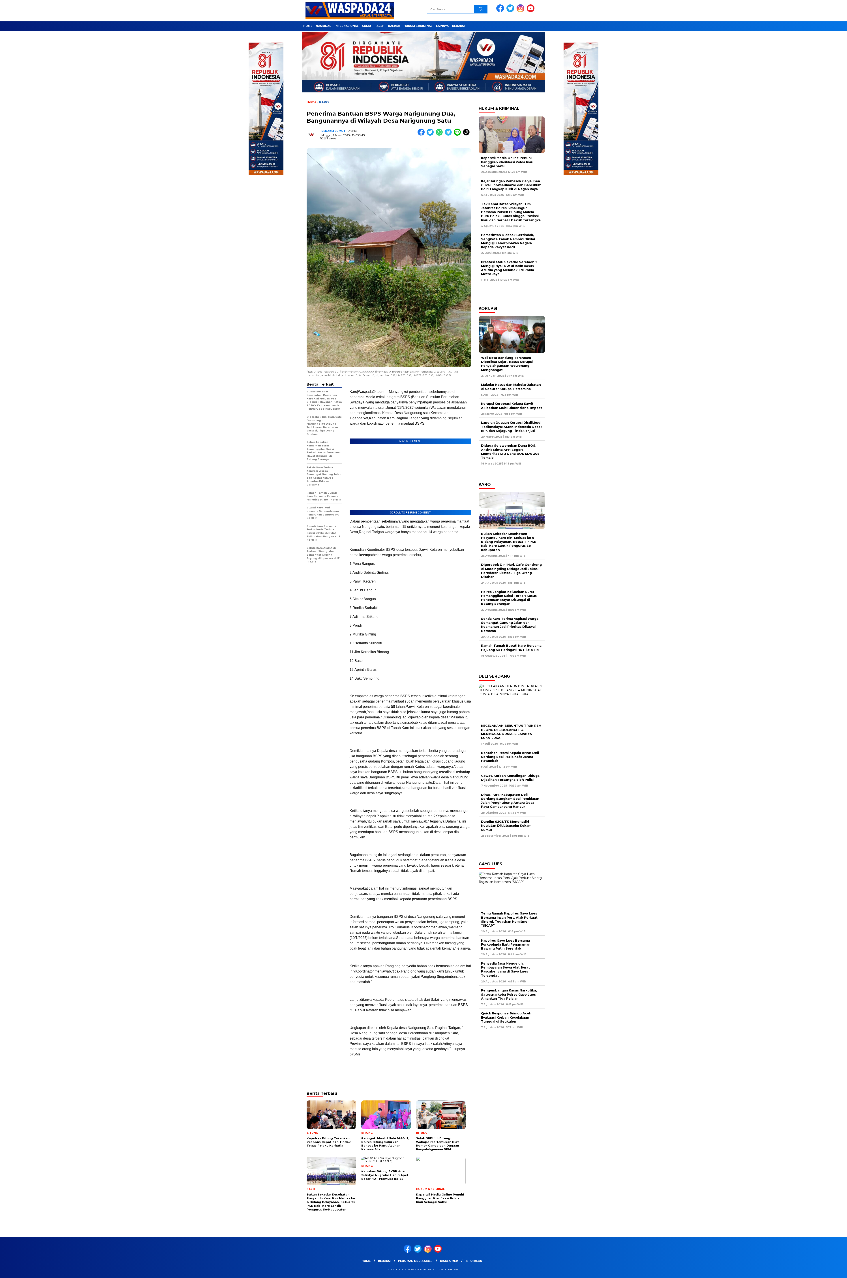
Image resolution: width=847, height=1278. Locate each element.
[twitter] (511, 11)
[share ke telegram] (449, 134)
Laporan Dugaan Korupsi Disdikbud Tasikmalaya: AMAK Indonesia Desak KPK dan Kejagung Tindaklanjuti (511, 427)
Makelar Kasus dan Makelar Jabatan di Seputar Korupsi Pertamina (511, 387)
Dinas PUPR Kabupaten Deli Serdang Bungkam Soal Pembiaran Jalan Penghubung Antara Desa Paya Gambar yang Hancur (510, 801)
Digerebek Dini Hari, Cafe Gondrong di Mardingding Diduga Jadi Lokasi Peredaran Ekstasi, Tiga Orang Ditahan (511, 571)
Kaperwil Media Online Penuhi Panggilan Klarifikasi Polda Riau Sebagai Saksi (507, 162)
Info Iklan (473, 1261)
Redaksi (458, 26)
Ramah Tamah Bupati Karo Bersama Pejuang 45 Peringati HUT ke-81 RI (511, 648)
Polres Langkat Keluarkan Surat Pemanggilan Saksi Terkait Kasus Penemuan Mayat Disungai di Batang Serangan (509, 598)
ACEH (380, 26)
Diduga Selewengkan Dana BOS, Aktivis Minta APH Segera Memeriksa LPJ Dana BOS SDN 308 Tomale (510, 452)
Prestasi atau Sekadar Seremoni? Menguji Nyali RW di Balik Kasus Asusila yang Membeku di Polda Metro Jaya (509, 268)
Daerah (394, 26)
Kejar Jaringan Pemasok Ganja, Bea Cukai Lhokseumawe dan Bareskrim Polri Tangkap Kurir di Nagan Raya (511, 185)
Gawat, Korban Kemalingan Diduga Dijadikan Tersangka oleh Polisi (510, 778)
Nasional (323, 26)
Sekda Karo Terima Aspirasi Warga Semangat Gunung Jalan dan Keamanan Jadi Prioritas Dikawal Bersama (509, 625)
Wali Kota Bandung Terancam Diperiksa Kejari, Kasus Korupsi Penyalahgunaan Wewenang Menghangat (507, 364)
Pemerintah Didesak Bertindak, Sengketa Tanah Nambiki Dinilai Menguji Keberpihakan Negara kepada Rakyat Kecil (508, 241)
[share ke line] (458, 134)
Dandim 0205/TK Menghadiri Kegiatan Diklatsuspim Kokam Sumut (506, 826)
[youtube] (531, 11)
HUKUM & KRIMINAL (418, 26)
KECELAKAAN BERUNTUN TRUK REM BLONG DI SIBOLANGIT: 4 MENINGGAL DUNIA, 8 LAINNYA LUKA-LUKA (511, 732)
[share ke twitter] (431, 134)
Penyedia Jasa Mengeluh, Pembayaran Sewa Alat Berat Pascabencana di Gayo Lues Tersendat (505, 969)
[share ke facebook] (422, 134)
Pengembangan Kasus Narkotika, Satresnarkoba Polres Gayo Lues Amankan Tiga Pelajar (509, 994)
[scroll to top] (818, 1271)
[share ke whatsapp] (440, 134)
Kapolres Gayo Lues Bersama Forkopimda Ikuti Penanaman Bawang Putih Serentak (505, 944)
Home (307, 26)
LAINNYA (442, 26)
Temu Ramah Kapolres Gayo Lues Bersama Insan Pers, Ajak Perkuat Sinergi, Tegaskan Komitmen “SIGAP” (509, 919)
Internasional (347, 26)
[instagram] (521, 11)
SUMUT (367, 26)
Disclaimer (449, 1261)
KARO (324, 102)
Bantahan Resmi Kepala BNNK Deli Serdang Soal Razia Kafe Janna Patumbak (510, 757)
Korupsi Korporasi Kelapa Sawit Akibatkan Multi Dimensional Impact (511, 406)
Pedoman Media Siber (415, 1261)
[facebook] (501, 11)
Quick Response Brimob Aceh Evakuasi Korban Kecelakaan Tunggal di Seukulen (506, 1017)
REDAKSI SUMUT (333, 131)
